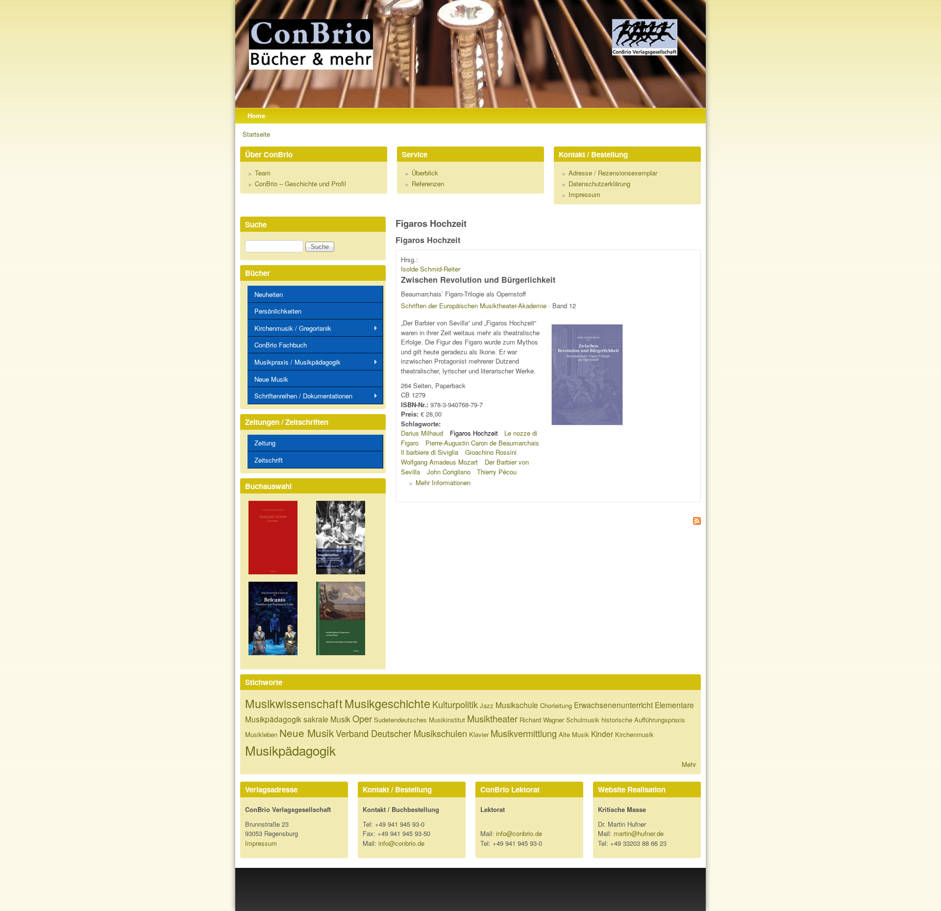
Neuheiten (268, 294)
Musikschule (516, 704)
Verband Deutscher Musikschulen (401, 733)
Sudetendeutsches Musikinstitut (419, 719)
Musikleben (261, 734)
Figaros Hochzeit (474, 433)
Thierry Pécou (497, 471)
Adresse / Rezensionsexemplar (613, 172)
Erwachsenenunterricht (613, 704)
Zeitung (264, 442)
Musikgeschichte (387, 703)
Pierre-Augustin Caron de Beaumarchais (482, 442)
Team (263, 172)
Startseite (256, 134)
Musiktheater (492, 718)
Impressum (584, 194)
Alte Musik (574, 734)
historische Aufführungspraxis (643, 719)
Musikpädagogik (290, 750)
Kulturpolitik (455, 704)
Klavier (479, 734)
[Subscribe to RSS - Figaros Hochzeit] (548, 522)
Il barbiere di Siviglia (429, 452)
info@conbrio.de (401, 843)
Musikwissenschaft (294, 703)
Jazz (487, 705)
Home (256, 115)
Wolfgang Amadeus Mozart (439, 462)
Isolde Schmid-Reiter (430, 268)
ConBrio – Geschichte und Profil (300, 183)
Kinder (602, 733)
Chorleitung (556, 705)
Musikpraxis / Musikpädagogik (294, 362)
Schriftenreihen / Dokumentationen (300, 396)
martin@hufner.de (639, 833)
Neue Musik (271, 379)
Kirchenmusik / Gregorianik (289, 328)
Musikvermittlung (524, 733)
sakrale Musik (326, 719)
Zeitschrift (268, 460)
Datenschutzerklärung (599, 183)
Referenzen (428, 183)
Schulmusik (582, 719)
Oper (362, 718)
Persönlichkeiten (277, 311)
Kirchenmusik (634, 734)
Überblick (425, 172)
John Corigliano (448, 471)
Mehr (689, 764)
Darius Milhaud (422, 433)
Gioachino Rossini (491, 452)
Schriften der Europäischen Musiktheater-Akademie (473, 305)
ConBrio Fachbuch (280, 344)
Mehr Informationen (443, 482)
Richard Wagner (542, 719)
